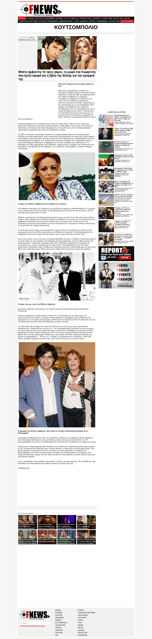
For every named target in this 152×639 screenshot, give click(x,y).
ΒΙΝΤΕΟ (80, 628)
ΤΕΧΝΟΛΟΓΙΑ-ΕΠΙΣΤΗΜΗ (28, 21)
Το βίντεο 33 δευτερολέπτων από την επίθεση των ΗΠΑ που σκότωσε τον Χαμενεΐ (124, 196)
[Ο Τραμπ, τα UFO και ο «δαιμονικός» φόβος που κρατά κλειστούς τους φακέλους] (106, 213)
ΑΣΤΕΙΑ (80, 620)
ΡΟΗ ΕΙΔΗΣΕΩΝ (127, 21)
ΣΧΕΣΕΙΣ (80, 625)
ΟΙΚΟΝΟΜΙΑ (50, 18)
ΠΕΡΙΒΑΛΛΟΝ (52, 21)
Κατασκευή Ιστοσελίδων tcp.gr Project (32, 626)
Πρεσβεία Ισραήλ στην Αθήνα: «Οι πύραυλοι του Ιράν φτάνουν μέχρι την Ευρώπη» (122, 117)
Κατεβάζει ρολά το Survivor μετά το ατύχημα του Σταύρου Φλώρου (85, 526)
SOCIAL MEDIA (83, 615)
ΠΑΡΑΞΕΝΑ (107, 18)
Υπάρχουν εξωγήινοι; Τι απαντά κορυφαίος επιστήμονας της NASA (122, 222)
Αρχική (21, 18)
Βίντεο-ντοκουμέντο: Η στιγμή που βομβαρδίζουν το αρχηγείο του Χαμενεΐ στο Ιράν (123, 184)
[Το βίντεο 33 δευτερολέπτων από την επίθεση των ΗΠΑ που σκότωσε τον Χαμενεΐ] (106, 200)
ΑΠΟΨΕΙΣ (97, 18)
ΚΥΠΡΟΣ (92, 21)
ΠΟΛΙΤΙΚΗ (39, 18)
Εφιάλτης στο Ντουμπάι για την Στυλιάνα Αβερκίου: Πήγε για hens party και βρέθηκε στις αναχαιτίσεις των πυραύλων (86, 543)
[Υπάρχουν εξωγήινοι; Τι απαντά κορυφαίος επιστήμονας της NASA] (106, 226)
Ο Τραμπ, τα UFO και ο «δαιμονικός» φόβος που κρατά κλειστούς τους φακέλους (122, 210)
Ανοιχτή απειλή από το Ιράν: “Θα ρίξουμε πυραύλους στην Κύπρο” (124, 156)
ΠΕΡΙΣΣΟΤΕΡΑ (114, 21)
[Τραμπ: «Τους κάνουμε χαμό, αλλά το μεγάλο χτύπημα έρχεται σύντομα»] (106, 134)
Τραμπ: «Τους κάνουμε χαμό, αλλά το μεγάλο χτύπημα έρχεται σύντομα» (124, 130)
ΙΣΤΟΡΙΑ (42, 21)
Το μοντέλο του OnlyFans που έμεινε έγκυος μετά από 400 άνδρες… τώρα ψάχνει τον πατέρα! (123, 236)
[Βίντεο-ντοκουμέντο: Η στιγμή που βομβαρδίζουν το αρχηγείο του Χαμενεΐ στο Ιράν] (106, 187)
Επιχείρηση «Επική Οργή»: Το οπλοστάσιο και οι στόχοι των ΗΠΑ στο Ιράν (123, 169)
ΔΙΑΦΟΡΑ (83, 21)
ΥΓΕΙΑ (76, 21)
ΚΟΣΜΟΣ (59, 18)
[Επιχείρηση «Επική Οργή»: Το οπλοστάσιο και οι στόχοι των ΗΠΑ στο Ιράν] (106, 173)
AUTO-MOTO (82, 618)
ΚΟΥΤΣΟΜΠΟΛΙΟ (72, 18)
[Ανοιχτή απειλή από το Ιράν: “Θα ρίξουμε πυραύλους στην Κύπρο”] (106, 160)
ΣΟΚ (56, 635)
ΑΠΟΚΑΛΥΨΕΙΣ (86, 18)
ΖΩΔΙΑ (126, 18)
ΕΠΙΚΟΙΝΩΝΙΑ (102, 21)
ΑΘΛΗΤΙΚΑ (117, 18)
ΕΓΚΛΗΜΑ (58, 613)
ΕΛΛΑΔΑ (30, 18)
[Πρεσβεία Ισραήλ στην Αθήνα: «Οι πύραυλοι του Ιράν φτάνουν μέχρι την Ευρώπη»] (106, 121)
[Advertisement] (38, 99)
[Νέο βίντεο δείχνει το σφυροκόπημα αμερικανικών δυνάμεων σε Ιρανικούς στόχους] (106, 147)
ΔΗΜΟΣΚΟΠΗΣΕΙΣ (65, 21)
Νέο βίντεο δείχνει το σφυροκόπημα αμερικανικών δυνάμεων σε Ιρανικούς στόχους (123, 144)
